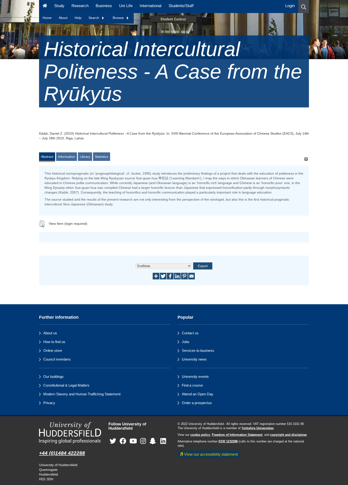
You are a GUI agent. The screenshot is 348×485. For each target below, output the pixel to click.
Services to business (198, 350)
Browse (119, 18)
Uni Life (126, 6)
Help (78, 18)
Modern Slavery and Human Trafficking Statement (81, 394)
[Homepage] (45, 6)
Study (59, 6)
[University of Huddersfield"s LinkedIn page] (163, 441)
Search (94, 18)
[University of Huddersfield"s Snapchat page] (153, 441)
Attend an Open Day (197, 394)
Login (290, 6)
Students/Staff (181, 6)
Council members (57, 359)
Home (47, 18)
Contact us (190, 333)
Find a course (192, 385)
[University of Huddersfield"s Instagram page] (143, 441)
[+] (306, 159)
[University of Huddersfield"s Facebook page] (123, 441)
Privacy (49, 403)
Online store (52, 350)
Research (80, 6)
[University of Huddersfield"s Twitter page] (113, 441)
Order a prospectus (197, 403)
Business (104, 6)
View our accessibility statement (210, 454)
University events (195, 377)
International (150, 6)
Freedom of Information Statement (237, 434)
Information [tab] (66, 157)
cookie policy (200, 434)
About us (50, 333)
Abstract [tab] (47, 157)
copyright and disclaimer (288, 434)
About (63, 18)
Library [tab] (85, 157)
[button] (303, 6)
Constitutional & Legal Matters (66, 385)
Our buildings (53, 377)
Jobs (185, 342)
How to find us (54, 342)
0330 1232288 (228, 441)
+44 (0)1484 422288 (62, 453)
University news (194, 359)
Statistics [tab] (101, 157)
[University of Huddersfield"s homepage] (70, 433)
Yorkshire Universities (257, 428)
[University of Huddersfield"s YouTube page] (133, 441)
